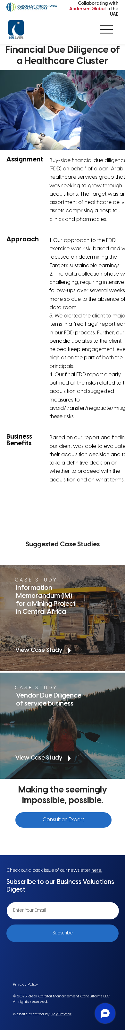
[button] (63, 820)
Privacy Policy (25, 984)
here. (96, 870)
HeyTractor (61, 1014)
